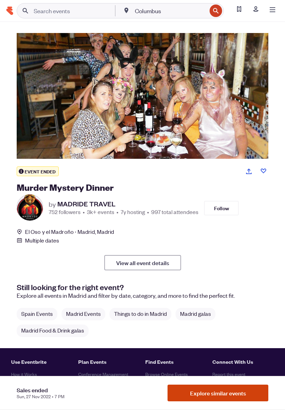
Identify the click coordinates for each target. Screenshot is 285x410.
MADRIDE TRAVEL (86, 204)
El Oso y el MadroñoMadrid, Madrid (69, 231)
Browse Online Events (166, 374)
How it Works (24, 374)
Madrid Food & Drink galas (52, 330)
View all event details (142, 262)
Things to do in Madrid (140, 313)
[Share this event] (249, 171)
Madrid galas (195, 313)
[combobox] (170, 11)
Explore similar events (218, 393)
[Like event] (263, 171)
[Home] (10, 11)
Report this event (228, 374)
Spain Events (37, 313)
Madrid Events (83, 313)
